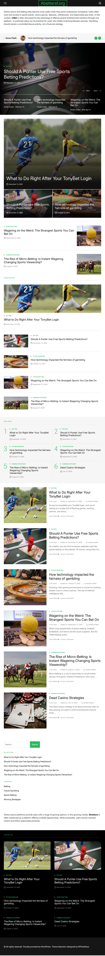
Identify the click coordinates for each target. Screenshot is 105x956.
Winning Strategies (13, 255)
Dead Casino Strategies (72, 467)
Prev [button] (88, 91)
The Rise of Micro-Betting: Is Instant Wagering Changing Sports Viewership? (33, 260)
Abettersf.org (53, 3)
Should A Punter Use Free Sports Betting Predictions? (27, 206)
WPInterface (83, 946)
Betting (11, 173)
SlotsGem (93, 814)
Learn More (53, 516)
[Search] (100, 3)
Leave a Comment (67, 516)
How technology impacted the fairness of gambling (42, 74)
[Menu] (5, 3)
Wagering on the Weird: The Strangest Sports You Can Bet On (57, 38)
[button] (95, 38)
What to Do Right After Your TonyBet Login (49, 178)
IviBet (14, 18)
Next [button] (96, 91)
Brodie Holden (93, 501)
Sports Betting (11, 226)
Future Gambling (12, 66)
